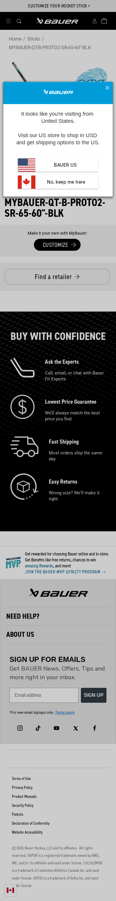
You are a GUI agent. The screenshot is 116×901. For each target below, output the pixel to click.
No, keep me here (65, 182)
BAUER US (65, 165)
